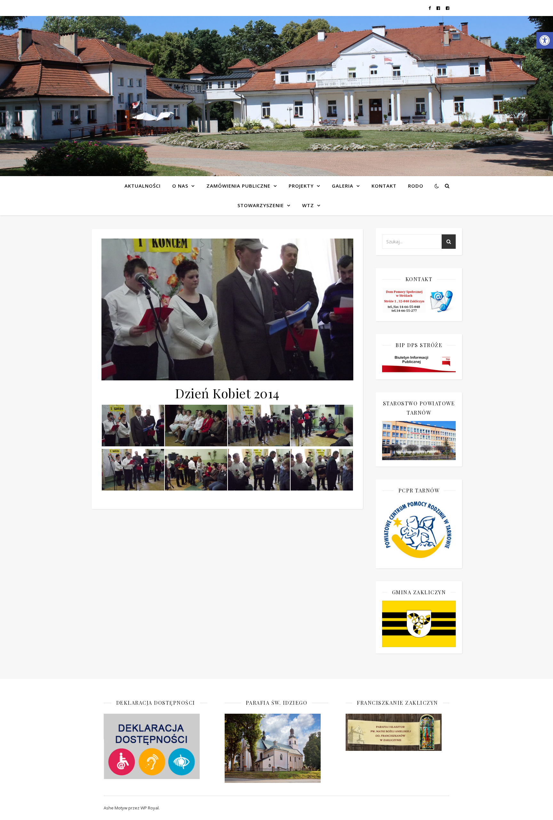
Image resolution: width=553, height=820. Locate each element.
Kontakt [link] (384, 186)
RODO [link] (415, 186)
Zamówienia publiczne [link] (238, 186)
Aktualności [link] (142, 186)
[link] (544, 40)
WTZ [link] (308, 205)
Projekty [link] (301, 186)
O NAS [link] (180, 186)
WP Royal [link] (149, 808)
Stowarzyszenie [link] (260, 205)
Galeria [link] (342, 186)
